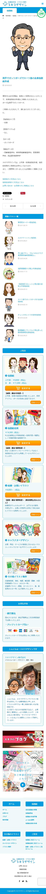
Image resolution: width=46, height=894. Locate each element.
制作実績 (5, 820)
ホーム (5, 810)
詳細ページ (35, 402)
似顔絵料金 (29, 813)
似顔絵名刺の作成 (31, 823)
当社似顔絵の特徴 (31, 810)
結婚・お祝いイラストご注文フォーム (34, 848)
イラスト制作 (7, 847)
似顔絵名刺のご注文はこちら (13, 182)
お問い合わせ (23, 866)
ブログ (5, 816)
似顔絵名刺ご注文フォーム (34, 843)
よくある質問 (30, 820)
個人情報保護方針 (23, 873)
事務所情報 (23, 869)
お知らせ (5, 813)
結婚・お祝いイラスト (10, 840)
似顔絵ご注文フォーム (33, 840)
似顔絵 (10, 10)
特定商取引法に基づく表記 (23, 876)
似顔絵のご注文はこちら (12, 179)
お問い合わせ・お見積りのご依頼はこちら (18, 185)
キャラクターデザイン (10, 843)
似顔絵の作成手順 (31, 817)
